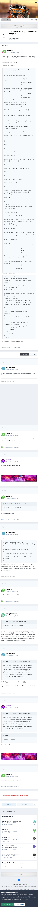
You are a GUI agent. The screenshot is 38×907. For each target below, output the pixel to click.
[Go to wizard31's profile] (34, 821)
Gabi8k (6, 855)
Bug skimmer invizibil (8, 845)
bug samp (5, 829)
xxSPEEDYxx (10, 367)
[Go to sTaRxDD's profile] (34, 830)
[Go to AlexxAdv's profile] (34, 838)
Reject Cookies (19, 904)
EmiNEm (16, 38)
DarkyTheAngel (11, 614)
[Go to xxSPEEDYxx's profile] (3, 368)
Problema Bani (6, 837)
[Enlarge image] (24, 682)
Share (9, 804)
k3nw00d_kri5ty (8, 847)
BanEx (12, 633)
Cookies (24, 884)
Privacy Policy (17, 884)
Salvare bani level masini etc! (10, 854)
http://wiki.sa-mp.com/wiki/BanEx (10, 465)
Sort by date (33, 354)
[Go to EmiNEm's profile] (4, 51)
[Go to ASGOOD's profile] (34, 854)
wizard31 (6, 823)
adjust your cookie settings (22, 896)
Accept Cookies (8, 904)
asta (18, 640)
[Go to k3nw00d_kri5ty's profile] (34, 846)
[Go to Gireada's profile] (3, 461)
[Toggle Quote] (4, 504)
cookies (12, 894)
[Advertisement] (19, 404)
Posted (13, 52)
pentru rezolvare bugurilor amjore (11, 821)
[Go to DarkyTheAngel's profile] (3, 615)
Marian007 (6, 831)
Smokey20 (6, 839)
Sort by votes (24, 354)
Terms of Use (14, 899)
